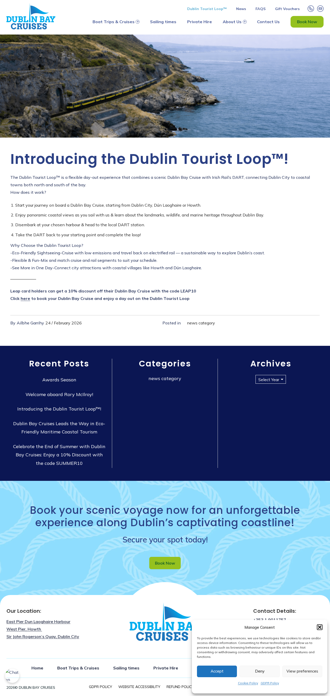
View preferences (302, 671)
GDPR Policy (270, 683)
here (25, 298)
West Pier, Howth (24, 629)
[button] (319, 627)
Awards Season (59, 380)
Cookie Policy (248, 683)
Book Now (307, 21)
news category (201, 322)
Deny (260, 671)
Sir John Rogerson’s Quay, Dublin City (42, 636)
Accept (217, 671)
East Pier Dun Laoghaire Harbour (38, 621)
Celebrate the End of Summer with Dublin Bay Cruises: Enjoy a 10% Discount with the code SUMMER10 (59, 454)
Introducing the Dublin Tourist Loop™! (59, 409)
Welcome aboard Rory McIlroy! (59, 394)
